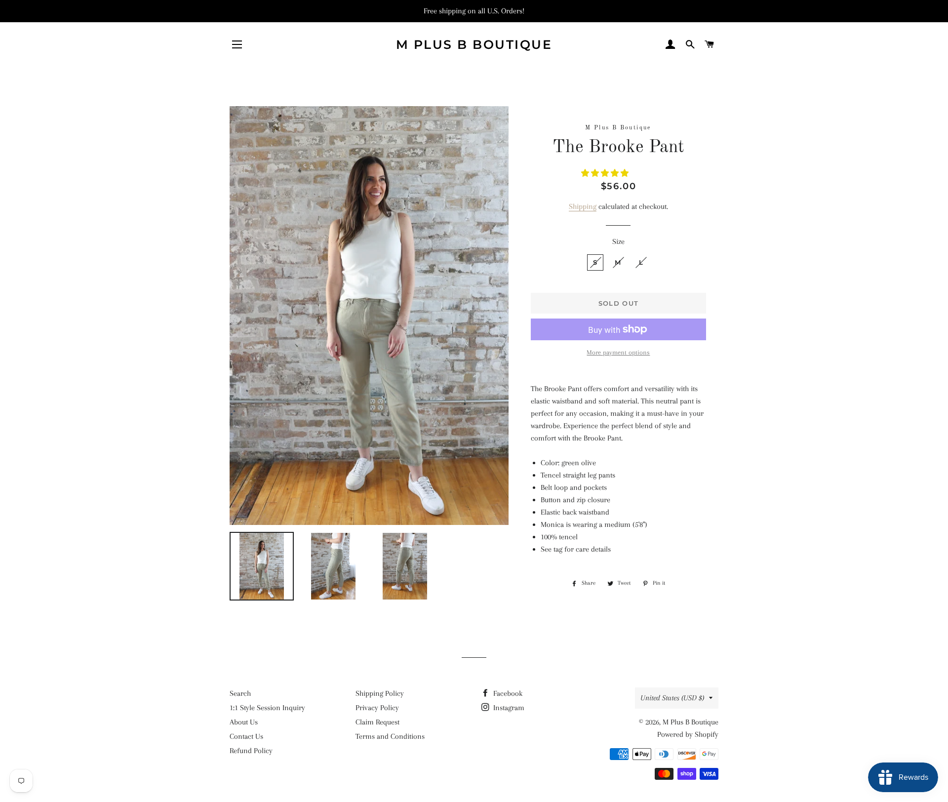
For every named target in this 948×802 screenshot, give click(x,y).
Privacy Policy (377, 707)
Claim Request (377, 722)
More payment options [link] (618, 352)
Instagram (507, 707)
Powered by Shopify (687, 734)
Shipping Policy (380, 693)
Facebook (506, 693)
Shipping (582, 206)
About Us (244, 722)
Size (618, 241)
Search (240, 693)
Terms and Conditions (390, 736)
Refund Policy (251, 750)
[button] (606, 173)
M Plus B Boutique (474, 44)
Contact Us (246, 736)
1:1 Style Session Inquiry (267, 707)
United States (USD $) (672, 697)
